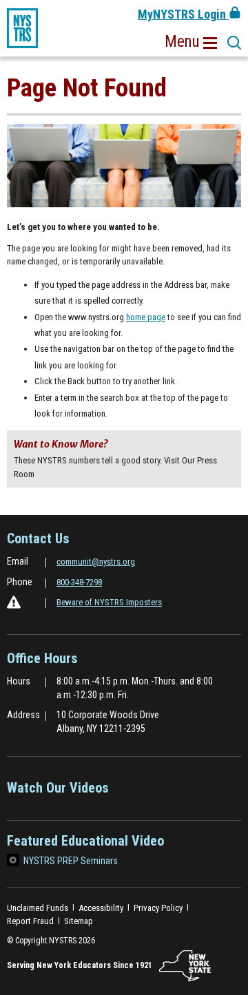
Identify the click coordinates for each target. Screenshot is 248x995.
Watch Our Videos (58, 792)
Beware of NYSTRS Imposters (109, 602)
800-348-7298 (79, 582)
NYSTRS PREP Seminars (70, 860)
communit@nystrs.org (95, 561)
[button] (191, 42)
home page (145, 317)
